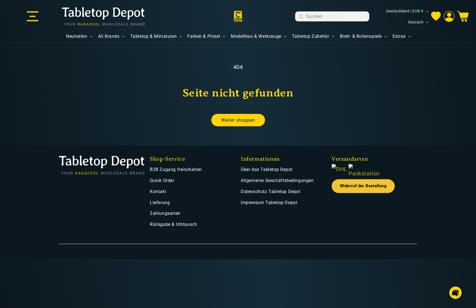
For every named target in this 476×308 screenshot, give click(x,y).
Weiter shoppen (238, 120)
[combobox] (332, 16)
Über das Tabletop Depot (267, 169)
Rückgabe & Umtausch (173, 224)
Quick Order (162, 180)
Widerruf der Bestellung (363, 186)
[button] (32, 16)
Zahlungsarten (165, 213)
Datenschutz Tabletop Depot (271, 191)
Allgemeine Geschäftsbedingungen (277, 180)
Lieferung (160, 202)
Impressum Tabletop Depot (269, 202)
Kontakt (158, 191)
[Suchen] (301, 17)
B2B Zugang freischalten (176, 169)
